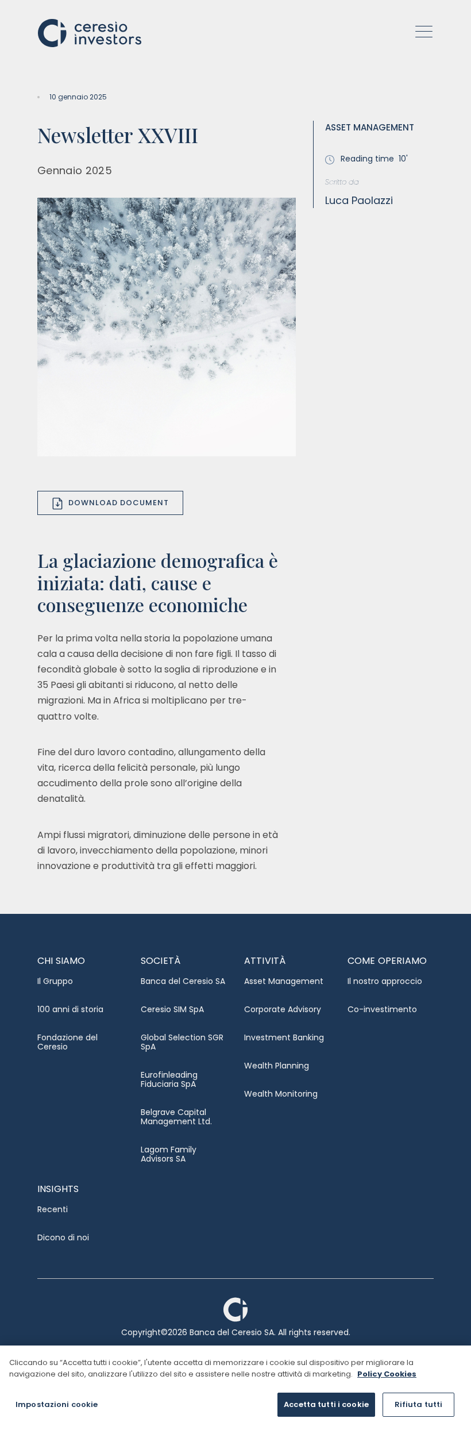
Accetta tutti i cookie (326, 1404)
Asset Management (283, 981)
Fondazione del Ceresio (67, 1042)
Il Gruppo (55, 981)
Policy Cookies (386, 1374)
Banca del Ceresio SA (183, 981)
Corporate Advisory (282, 1009)
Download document (118, 502)
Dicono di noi (63, 1237)
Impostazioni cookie (57, 1404)
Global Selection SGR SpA (182, 1042)
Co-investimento (382, 1009)
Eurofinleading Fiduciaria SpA (169, 1079)
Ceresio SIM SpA (172, 1009)
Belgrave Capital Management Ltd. (176, 1117)
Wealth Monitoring (281, 1093)
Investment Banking (284, 1037)
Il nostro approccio (385, 981)
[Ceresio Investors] (89, 32)
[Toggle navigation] (420, 32)
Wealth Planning (276, 1065)
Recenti (52, 1209)
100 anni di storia (70, 1009)
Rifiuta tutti (419, 1404)
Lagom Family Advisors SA (168, 1154)
